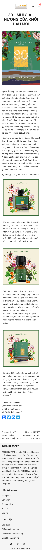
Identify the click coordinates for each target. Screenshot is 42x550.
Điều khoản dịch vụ (10, 538)
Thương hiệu (7, 504)
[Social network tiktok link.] (31, 544)
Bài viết (5, 508)
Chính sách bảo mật (10, 529)
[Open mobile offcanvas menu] (3, 5)
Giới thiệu (6, 525)
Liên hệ (5, 513)
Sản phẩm (6, 500)
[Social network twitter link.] (18, 544)
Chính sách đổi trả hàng (12, 533)
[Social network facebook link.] (11, 544)
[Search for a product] (33, 5)
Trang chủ (6, 495)
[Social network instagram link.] (24, 544)
